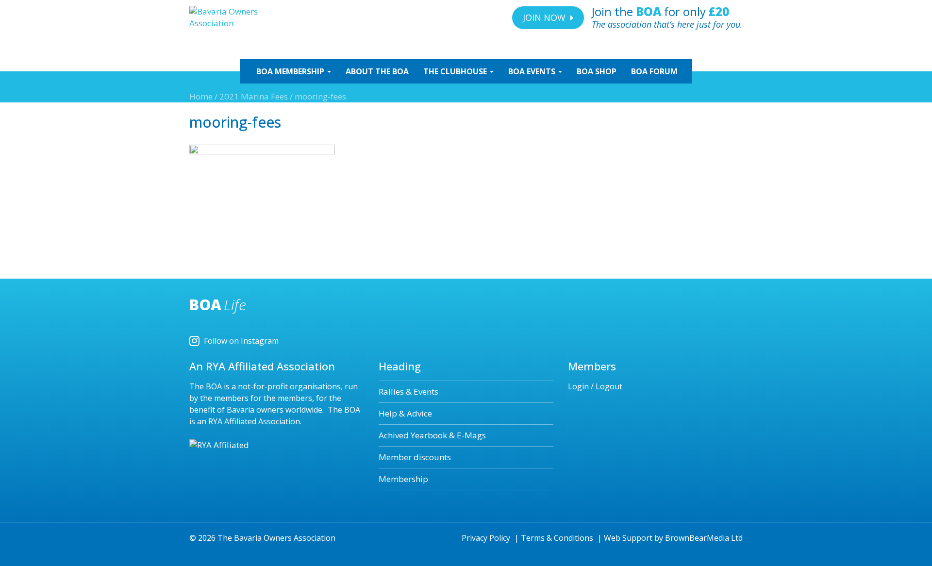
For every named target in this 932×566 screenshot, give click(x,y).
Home (201, 96)
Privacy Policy (486, 538)
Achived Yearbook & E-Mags (432, 435)
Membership (403, 478)
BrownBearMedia (697, 538)
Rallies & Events (408, 391)
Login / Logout (595, 386)
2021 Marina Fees (253, 96)
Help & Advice (405, 413)
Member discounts (415, 457)
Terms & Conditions (557, 538)
